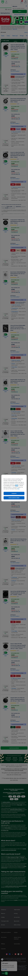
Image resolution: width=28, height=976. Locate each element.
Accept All (14, 493)
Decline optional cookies (14, 497)
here (17, 485)
